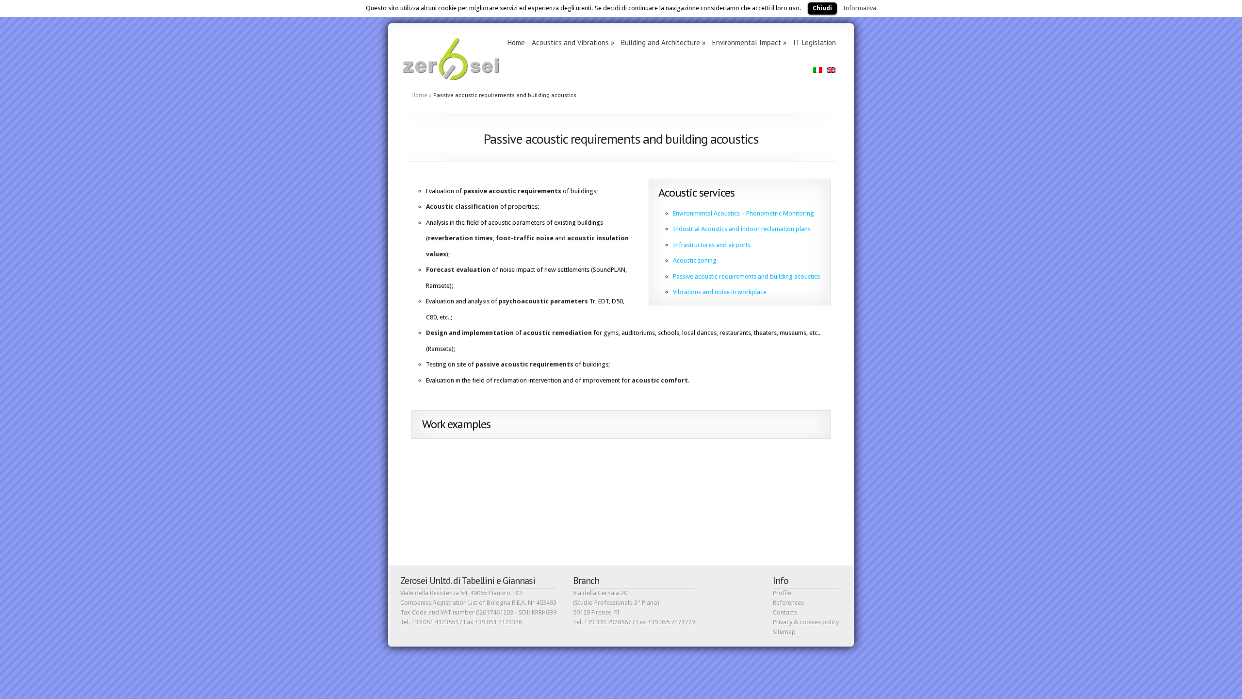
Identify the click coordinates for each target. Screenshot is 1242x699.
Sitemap (784, 631)
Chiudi (822, 8)
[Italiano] (817, 70)
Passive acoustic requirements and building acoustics (746, 276)
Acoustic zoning (695, 260)
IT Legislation (814, 42)
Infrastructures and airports (712, 245)
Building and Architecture (663, 42)
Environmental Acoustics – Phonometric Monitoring (743, 213)
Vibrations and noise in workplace (720, 292)
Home (516, 42)
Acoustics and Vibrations (573, 42)
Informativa (859, 8)
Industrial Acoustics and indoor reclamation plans (742, 229)
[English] (831, 70)
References (788, 602)
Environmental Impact (749, 42)
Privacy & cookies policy (806, 622)
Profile (782, 593)
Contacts (785, 612)
